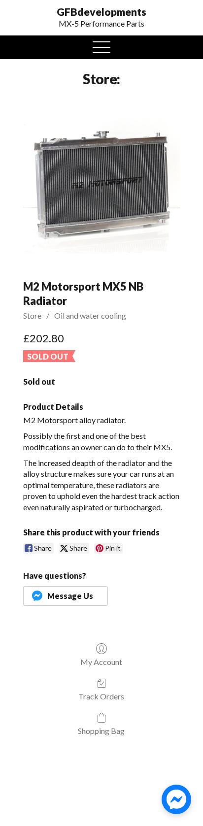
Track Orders (101, 696)
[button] (65, 596)
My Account (101, 661)
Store (32, 315)
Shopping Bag (101, 730)
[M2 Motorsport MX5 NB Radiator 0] (101, 186)
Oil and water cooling (90, 315)
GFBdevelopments (101, 12)
